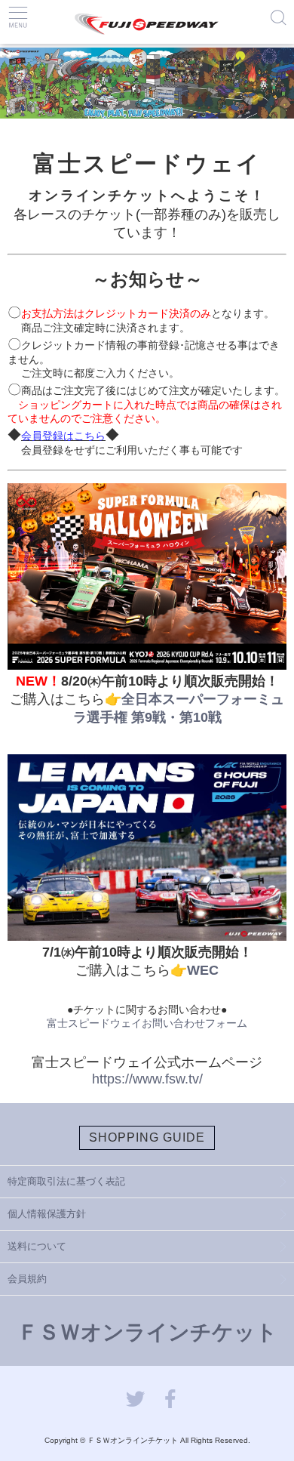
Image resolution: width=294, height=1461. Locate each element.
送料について (37, 1246)
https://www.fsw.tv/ (147, 1079)
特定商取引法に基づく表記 (66, 1181)
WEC (203, 970)
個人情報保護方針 (47, 1213)
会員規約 (27, 1278)
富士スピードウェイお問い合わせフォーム (147, 1023)
